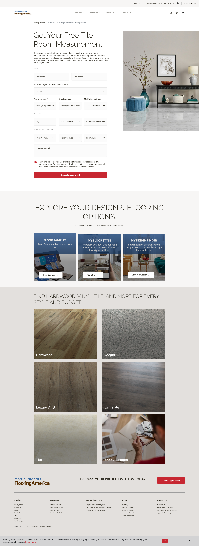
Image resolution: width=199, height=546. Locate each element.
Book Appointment (172, 480)
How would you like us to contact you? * (51, 85)
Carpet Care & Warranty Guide (96, 505)
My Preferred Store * (93, 99)
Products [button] (78, 13)
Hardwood (17, 507)
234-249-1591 (190, 3)
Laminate (17, 513)
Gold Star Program (128, 515)
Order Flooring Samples (165, 507)
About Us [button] (110, 13)
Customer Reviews (128, 510)
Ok (165, 541)
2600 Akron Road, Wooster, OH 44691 (39, 526)
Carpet (16, 510)
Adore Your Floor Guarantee (131, 513)
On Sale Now (18, 521)
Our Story (125, 505)
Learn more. (30, 542)
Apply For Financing (164, 513)
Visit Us (137, 3)
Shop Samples (49, 275)
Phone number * (41, 99)
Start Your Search (139, 275)
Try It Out (91, 275)
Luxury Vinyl (18, 505)
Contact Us (126, 13)
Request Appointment (70, 175)
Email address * (65, 99)
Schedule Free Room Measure (167, 510)
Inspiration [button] (93, 13)
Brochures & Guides (56, 513)
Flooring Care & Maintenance (95, 510)
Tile (15, 515)
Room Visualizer (55, 505)
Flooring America (39, 23)
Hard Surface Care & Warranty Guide (98, 507)
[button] (171, 13)
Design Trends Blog (56, 507)
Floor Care (17, 518)
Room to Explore (127, 507)
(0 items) (182, 13)
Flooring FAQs (54, 510)
